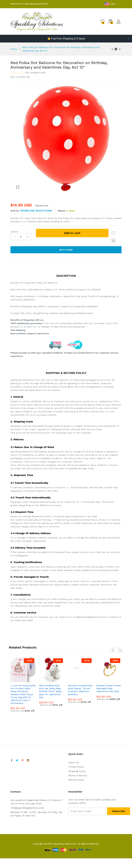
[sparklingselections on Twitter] (17, 760)
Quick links (75, 754)
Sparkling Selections (36, 210)
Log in (119, 23)
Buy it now (66, 249)
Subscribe (118, 811)
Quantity (14, 232)
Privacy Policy (76, 766)
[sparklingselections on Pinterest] (22, 760)
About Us (73, 762)
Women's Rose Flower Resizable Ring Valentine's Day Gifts (108, 688)
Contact (15, 791)
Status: (62, 210)
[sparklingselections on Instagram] (28, 760)
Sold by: (14, 210)
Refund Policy (76, 780)
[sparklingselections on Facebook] (11, 760)
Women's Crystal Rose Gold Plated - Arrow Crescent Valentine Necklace (80, 690)
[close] (128, 38)
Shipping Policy (77, 771)
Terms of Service (77, 775)
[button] (27, 73)
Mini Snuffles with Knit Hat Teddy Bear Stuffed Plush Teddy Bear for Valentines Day (50, 691)
